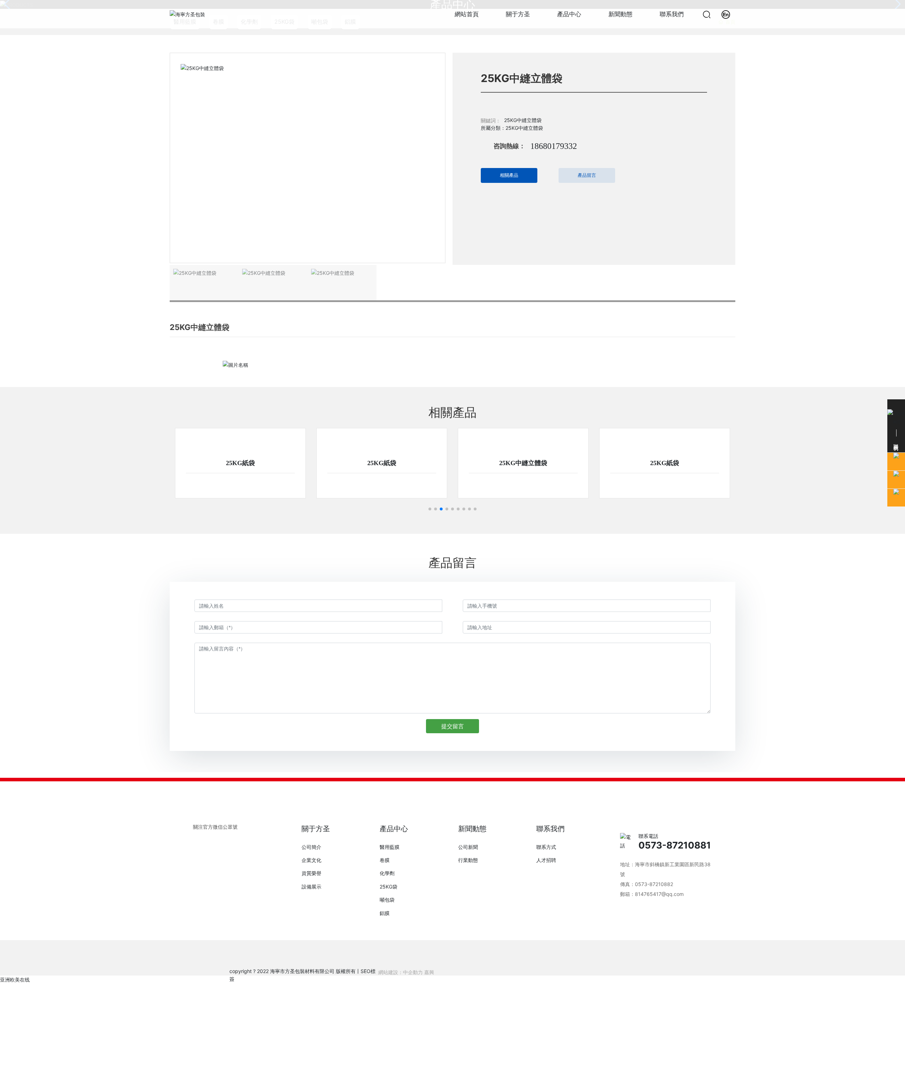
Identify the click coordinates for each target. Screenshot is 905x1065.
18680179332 (553, 146)
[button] (429, 509)
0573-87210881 (674, 845)
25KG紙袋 (240, 463)
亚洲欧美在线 (15, 980)
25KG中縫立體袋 (523, 463)
